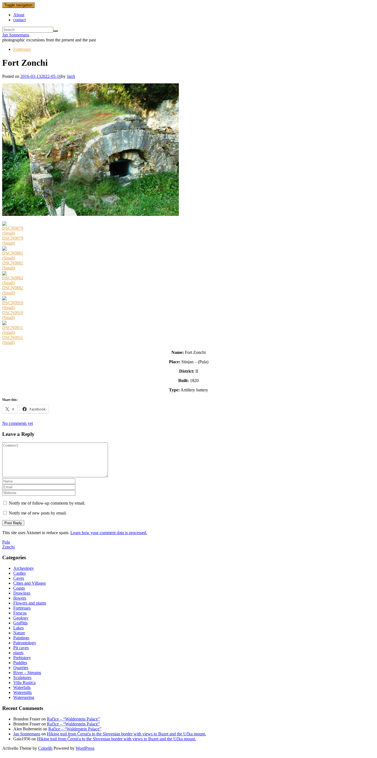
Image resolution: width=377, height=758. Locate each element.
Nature (19, 632)
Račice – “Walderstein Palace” (73, 719)
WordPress (85, 748)
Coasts (19, 588)
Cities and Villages (29, 583)
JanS (71, 76)
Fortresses (22, 49)
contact (19, 19)
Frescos (19, 613)
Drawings (21, 593)
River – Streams (27, 672)
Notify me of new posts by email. (38, 513)
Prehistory (22, 657)
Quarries (20, 667)
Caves (18, 578)
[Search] (55, 31)
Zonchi (8, 547)
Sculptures (22, 677)
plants (18, 652)
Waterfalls (22, 687)
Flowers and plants (29, 603)
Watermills (22, 692)
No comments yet (17, 423)
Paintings (21, 637)
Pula (6, 542)
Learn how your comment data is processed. (108, 532)
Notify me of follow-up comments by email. (47, 503)
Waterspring (23, 697)
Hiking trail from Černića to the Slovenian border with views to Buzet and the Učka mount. (126, 734)
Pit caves (21, 647)
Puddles (20, 662)
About (18, 14)
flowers (19, 598)
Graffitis (20, 623)
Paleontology (24, 642)
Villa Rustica (24, 682)
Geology (20, 618)
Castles (19, 573)
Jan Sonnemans (15, 35)
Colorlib (45, 748)
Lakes (18, 628)
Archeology (23, 568)
